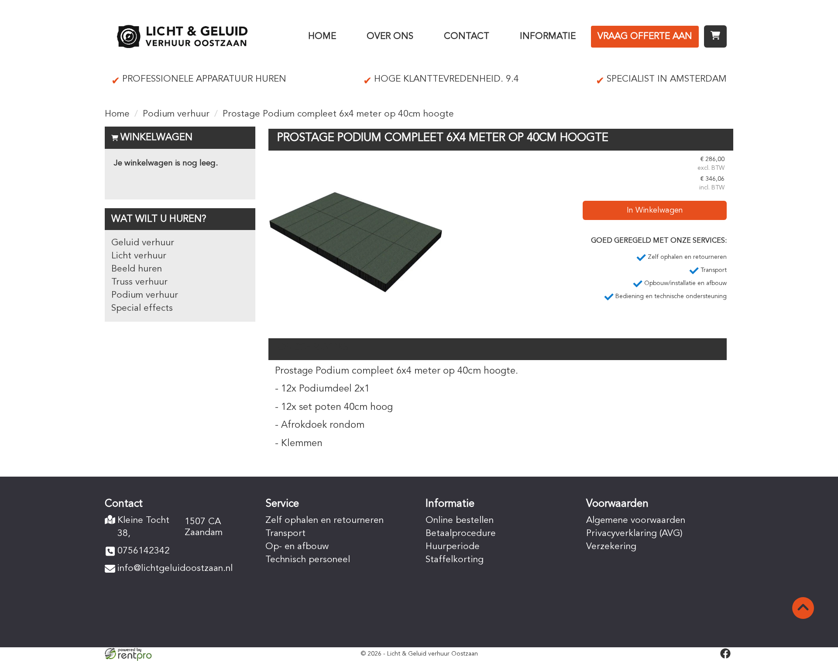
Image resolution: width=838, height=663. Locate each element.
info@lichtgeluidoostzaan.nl (175, 568)
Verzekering (611, 546)
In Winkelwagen (655, 210)
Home (322, 36)
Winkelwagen (156, 137)
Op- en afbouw (297, 546)
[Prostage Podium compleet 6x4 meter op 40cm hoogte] (355, 242)
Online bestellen (460, 520)
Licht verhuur (138, 256)
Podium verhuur (176, 114)
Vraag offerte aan (645, 36)
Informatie (548, 36)
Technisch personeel (307, 559)
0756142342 (143, 551)
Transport (285, 533)
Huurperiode (453, 546)
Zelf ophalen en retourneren (324, 520)
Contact (466, 36)
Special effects (142, 308)
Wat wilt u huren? (158, 219)
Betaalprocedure (461, 533)
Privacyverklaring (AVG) (634, 533)
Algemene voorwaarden (635, 520)
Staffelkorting (455, 559)
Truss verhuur (139, 282)
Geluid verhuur (142, 242)
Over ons (390, 36)
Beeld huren (136, 269)
